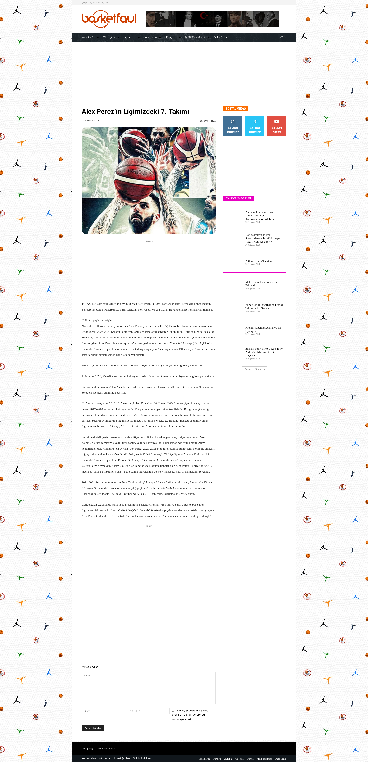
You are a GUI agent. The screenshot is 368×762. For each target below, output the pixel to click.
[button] (281, 37)
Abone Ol (276, 117)
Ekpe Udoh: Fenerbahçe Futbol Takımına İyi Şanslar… (264, 306)
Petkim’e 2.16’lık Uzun (259, 260)
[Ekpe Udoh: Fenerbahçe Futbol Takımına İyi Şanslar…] (232, 306)
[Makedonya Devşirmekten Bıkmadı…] (232, 283)
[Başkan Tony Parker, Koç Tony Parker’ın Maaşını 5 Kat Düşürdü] (232, 352)
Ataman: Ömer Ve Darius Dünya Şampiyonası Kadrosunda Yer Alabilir (260, 215)
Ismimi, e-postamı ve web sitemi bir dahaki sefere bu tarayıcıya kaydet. (190, 715)
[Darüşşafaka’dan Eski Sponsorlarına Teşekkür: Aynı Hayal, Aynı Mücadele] (232, 238)
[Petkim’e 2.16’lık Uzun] (232, 261)
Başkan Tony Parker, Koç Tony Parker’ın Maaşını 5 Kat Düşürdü (264, 352)
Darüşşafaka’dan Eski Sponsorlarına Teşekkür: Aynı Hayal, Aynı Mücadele (263, 238)
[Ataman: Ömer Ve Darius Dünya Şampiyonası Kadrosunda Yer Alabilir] (232, 215)
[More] (196, 592)
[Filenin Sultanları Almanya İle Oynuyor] (232, 329)
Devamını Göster (253, 369)
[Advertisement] (184, 79)
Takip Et (233, 117)
